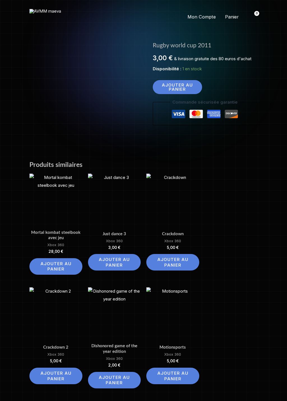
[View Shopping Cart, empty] (253, 17)
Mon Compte (202, 17)
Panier (232, 17)
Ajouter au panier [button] (55, 266)
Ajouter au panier (177, 87)
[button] (143, 17)
